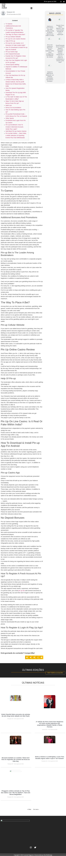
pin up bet (21, 590)
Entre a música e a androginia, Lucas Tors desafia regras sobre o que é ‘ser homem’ (49, 757)
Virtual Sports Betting (12, 64)
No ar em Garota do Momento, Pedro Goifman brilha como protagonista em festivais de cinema (50, 51)
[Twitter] (64, 1)
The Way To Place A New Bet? (15, 34)
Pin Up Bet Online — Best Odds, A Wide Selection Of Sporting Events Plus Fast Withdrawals (16, 135)
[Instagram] (61, 1)
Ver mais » (36, 809)
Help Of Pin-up (10, 41)
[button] (31, 8)
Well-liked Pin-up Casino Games (16, 131)
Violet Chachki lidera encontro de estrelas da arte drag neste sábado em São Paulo (15, 715)
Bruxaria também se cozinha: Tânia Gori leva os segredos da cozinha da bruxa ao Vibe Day (16, 759)
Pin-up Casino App (12, 52)
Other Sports (10, 118)
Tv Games (9, 24)
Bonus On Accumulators (13, 107)
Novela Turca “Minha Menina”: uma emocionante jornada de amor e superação (60, 30)
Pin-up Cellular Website (13, 36)
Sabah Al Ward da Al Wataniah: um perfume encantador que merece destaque (50, 76)
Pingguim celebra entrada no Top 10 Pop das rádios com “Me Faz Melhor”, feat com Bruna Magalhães (15, 792)
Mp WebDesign (48, 855)
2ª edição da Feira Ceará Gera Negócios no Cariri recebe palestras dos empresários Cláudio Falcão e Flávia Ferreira (49, 724)
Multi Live (9, 105)
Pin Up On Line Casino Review (15, 39)
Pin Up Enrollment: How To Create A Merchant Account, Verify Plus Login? (15, 127)
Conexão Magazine (28, 855)
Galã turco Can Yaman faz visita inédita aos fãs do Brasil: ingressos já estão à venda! (50, 31)
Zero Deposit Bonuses (13, 54)
